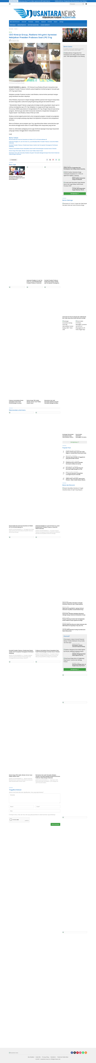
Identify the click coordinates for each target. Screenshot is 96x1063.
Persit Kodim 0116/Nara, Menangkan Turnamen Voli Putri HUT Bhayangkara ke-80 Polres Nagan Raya (81, 436)
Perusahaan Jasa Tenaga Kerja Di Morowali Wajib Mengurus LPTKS (74, 468)
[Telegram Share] (56, 160)
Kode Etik (38, 1057)
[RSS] (86, 1052)
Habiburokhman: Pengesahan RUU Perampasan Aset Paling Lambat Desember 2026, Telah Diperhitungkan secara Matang (53, 1)
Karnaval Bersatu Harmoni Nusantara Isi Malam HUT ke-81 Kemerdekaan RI (28, 139)
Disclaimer (53, 1057)
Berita (10, 32)
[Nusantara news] (48, 13)
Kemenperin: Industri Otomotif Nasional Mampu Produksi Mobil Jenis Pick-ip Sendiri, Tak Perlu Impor (79, 645)
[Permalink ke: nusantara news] (10, 40)
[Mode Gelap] (86, 4)
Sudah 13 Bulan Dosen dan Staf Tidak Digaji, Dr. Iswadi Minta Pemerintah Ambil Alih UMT (76, 452)
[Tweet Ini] (50, 160)
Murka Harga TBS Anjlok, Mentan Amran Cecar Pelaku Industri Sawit (26, 150)
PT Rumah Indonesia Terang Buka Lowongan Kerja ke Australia (74, 474)
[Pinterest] (77, 1052)
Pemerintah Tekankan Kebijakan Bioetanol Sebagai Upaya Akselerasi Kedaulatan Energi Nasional (73, 614)
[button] (83, 4)
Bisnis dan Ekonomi (15, 21)
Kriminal (50, 21)
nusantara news (15, 40)
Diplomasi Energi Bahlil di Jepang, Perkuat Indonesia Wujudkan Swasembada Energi (73, 609)
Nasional (43, 21)
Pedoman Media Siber (62, 1057)
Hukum (55, 21)
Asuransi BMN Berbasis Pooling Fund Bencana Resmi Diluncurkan (73, 630)
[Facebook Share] (47, 160)
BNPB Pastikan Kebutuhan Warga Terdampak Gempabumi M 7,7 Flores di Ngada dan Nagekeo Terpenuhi (79, 178)
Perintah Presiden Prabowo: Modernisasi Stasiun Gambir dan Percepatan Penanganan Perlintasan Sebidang (33, 145)
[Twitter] (75, 1052)
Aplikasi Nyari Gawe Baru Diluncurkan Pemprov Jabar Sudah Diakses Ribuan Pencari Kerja (75, 479)
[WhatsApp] (83, 1052)
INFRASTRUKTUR (22, 25)
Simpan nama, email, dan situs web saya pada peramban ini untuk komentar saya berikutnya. (32, 814)
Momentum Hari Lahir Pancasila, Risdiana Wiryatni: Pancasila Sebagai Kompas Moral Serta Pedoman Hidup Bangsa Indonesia (34, 153)
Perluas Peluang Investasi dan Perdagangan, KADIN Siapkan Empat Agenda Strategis (73, 619)
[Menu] (10, 4)
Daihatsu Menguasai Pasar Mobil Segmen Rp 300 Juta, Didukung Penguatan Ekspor (79, 654)
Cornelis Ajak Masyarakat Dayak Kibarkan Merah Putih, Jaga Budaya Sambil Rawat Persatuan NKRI (79, 189)
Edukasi (37, 21)
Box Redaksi (31, 1057)
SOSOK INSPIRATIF (45, 25)
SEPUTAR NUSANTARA (33, 25)
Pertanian (30, 21)
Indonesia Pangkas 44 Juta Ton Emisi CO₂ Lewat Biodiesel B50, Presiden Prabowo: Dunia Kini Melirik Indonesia (33, 142)
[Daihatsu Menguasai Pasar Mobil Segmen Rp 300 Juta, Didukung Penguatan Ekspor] (75, 650)
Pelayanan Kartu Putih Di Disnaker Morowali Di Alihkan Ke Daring (74, 463)
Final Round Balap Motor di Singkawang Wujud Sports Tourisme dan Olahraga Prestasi (79, 665)
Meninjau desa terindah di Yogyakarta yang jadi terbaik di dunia (75, 457)
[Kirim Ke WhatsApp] (59, 160)
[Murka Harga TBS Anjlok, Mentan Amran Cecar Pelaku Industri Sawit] (35, 342)
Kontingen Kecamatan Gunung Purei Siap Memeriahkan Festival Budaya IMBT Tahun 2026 (68, 436)
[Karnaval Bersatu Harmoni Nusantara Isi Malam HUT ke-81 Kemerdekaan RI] (17, 170)
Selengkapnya (74, 193)
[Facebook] (72, 1052)
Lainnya (61, 21)
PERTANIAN (12, 25)
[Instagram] (80, 1052)
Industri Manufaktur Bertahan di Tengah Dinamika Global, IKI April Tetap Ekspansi (72, 603)
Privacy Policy (45, 1057)
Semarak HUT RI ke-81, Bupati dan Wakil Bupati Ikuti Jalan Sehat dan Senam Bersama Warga (74, 317)
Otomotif (24, 21)
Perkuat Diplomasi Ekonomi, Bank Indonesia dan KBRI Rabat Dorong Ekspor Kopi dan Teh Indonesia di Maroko (74, 625)
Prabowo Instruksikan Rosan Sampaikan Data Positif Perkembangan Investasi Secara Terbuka (32, 148)
